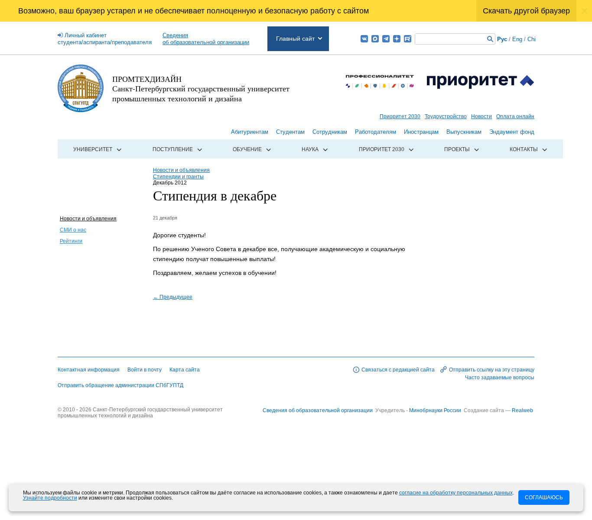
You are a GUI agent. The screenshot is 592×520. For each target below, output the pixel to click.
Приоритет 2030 (400, 116)
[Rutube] (407, 38)
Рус (502, 39)
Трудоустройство (446, 116)
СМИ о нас (73, 230)
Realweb (522, 410)
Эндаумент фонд (511, 132)
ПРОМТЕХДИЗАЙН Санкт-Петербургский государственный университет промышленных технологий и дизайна (200, 88)
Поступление (173, 149)
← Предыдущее (172, 297)
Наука (310, 149)
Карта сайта (184, 370)
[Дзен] (396, 38)
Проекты (457, 149)
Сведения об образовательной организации (318, 410)
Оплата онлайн (515, 116)
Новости (481, 116)
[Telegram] (386, 38)
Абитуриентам (249, 132)
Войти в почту (144, 370)
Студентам (290, 132)
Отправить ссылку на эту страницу (491, 370)
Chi (531, 39)
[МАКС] (375, 38)
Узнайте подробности (50, 498)
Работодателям (375, 132)
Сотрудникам (329, 132)
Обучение (247, 149)
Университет (92, 149)
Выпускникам (463, 132)
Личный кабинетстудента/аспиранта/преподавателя (105, 38)
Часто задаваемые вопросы (499, 378)
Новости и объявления (88, 219)
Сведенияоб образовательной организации (206, 38)
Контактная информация (89, 370)
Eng (517, 39)
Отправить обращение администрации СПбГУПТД (120, 385)
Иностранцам (421, 132)
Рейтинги (71, 241)
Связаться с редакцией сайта (398, 370)
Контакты (524, 149)
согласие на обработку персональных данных (456, 493)
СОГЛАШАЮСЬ (544, 497)
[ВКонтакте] (364, 38)
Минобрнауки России (435, 410)
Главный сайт (295, 38)
